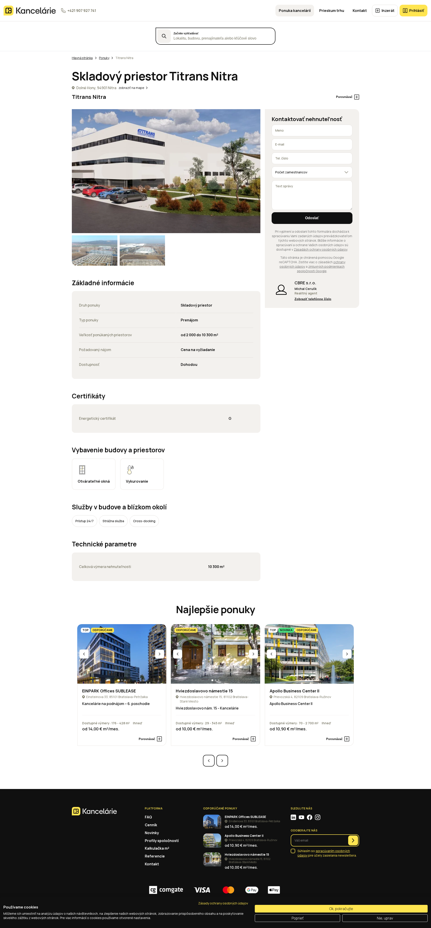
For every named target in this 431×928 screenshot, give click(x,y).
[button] (118, 680)
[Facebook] (309, 817)
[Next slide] (159, 654)
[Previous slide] (83, 654)
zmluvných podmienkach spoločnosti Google (321, 268)
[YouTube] (301, 817)
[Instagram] (317, 817)
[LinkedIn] (293, 817)
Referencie (155, 856)
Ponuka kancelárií (295, 10)
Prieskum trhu (331, 10)
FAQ (148, 817)
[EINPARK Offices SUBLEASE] (121, 654)
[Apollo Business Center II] (309, 654)
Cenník (151, 824)
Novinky (152, 832)
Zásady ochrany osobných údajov (223, 903)
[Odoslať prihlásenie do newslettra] (353, 840)
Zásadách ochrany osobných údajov (320, 249)
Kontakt (360, 10)
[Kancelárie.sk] (30, 10)
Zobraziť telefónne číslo (313, 299)
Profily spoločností (162, 840)
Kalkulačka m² (157, 848)
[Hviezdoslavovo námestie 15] (215, 654)
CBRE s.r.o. (305, 282)
